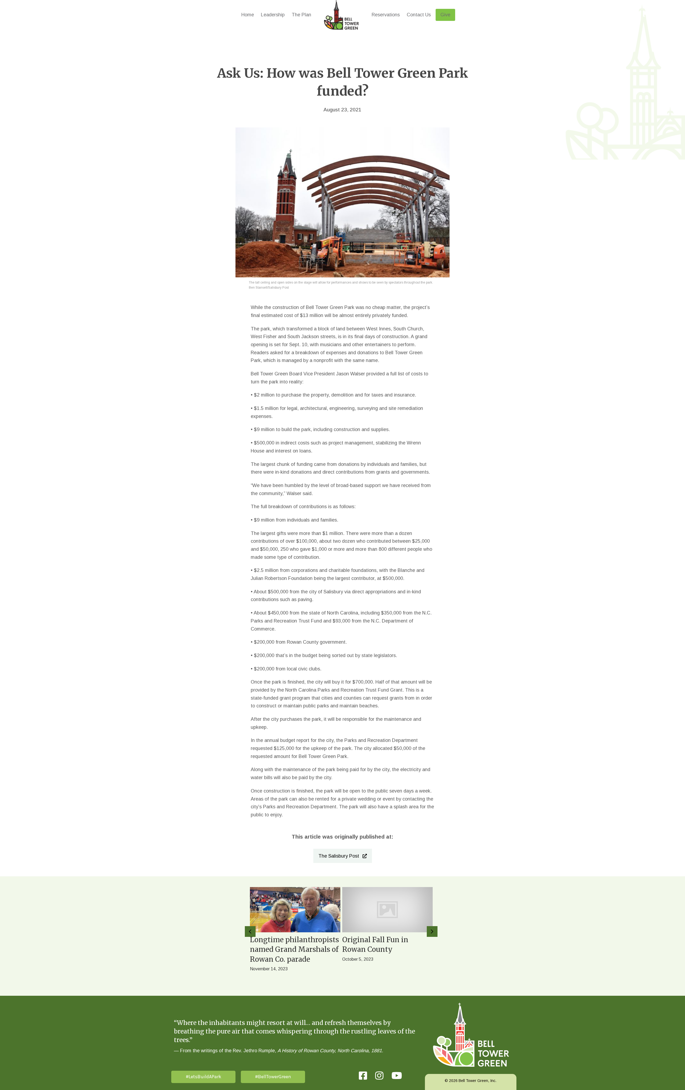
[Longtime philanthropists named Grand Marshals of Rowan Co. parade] (295, 936)
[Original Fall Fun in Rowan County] (387, 936)
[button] (342, 856)
